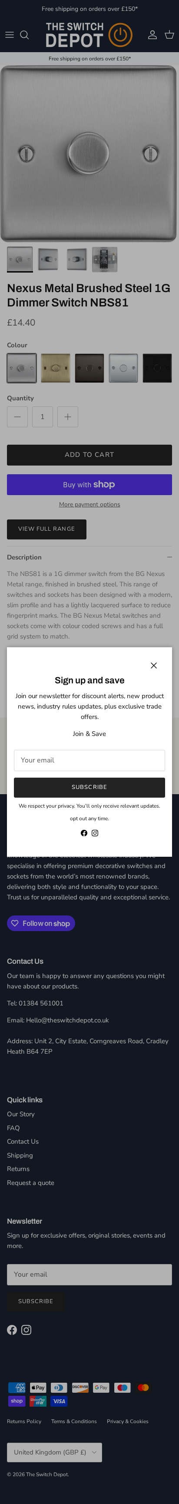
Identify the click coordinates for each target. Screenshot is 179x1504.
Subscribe (89, 787)
